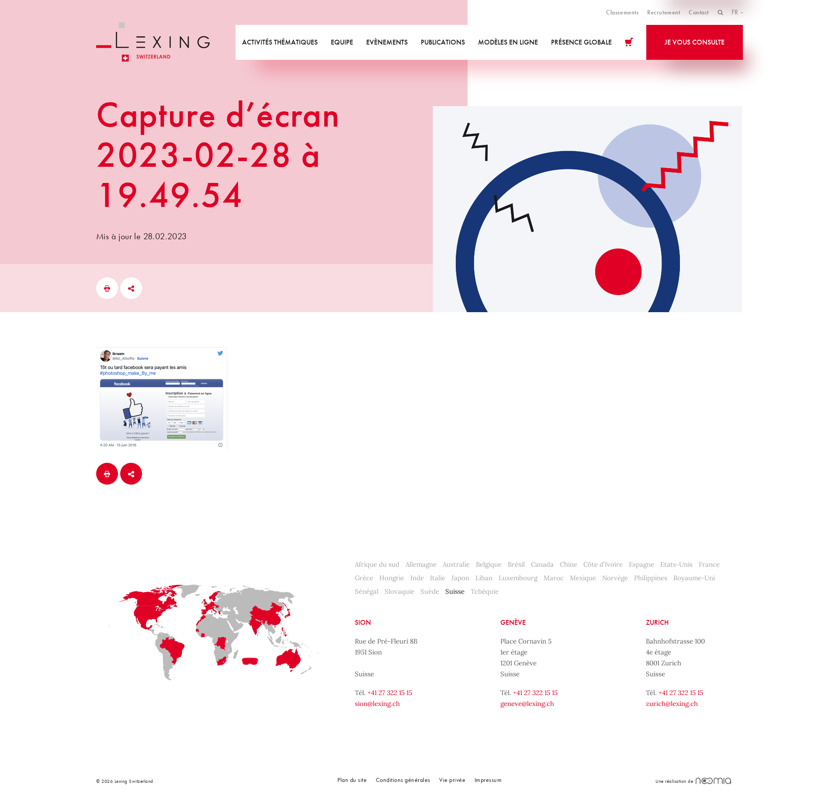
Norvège (615, 578)
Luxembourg (518, 578)
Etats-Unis (676, 564)
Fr (736, 12)
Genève (513, 622)
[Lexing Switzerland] (153, 42)
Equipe (342, 42)
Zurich (657, 622)
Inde (417, 578)
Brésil (516, 564)
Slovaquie (399, 591)
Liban (483, 578)
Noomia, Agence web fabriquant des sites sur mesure (713, 781)
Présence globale (581, 42)
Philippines (650, 578)
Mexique (583, 578)
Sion (363, 622)
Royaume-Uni (694, 578)
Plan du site (352, 780)
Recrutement (663, 12)
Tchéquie (485, 591)
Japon (460, 578)
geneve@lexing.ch (527, 703)
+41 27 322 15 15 (389, 693)
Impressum (488, 780)
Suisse (455, 591)
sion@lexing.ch (377, 703)
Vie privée (452, 780)
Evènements (387, 42)
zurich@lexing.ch (672, 703)
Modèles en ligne (508, 42)
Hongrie (391, 578)
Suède (429, 591)
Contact (699, 12)
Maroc (554, 578)
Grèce (364, 578)
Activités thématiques (280, 42)
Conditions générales (403, 780)
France (709, 564)
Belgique (489, 564)
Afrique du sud (377, 564)
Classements (622, 12)
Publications (443, 42)
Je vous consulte (695, 42)
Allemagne (421, 564)
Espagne (641, 564)
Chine (568, 564)
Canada (542, 564)
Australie (456, 564)
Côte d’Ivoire (603, 564)
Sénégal (366, 591)
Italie (437, 578)
